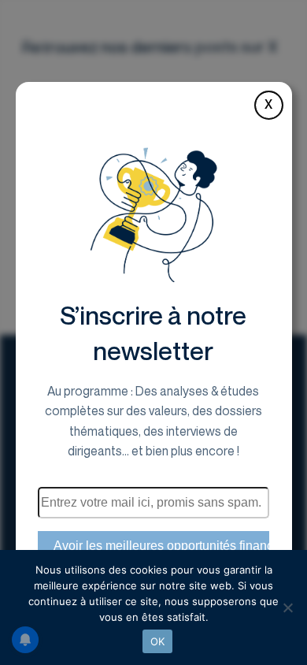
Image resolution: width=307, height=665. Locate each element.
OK (157, 641)
